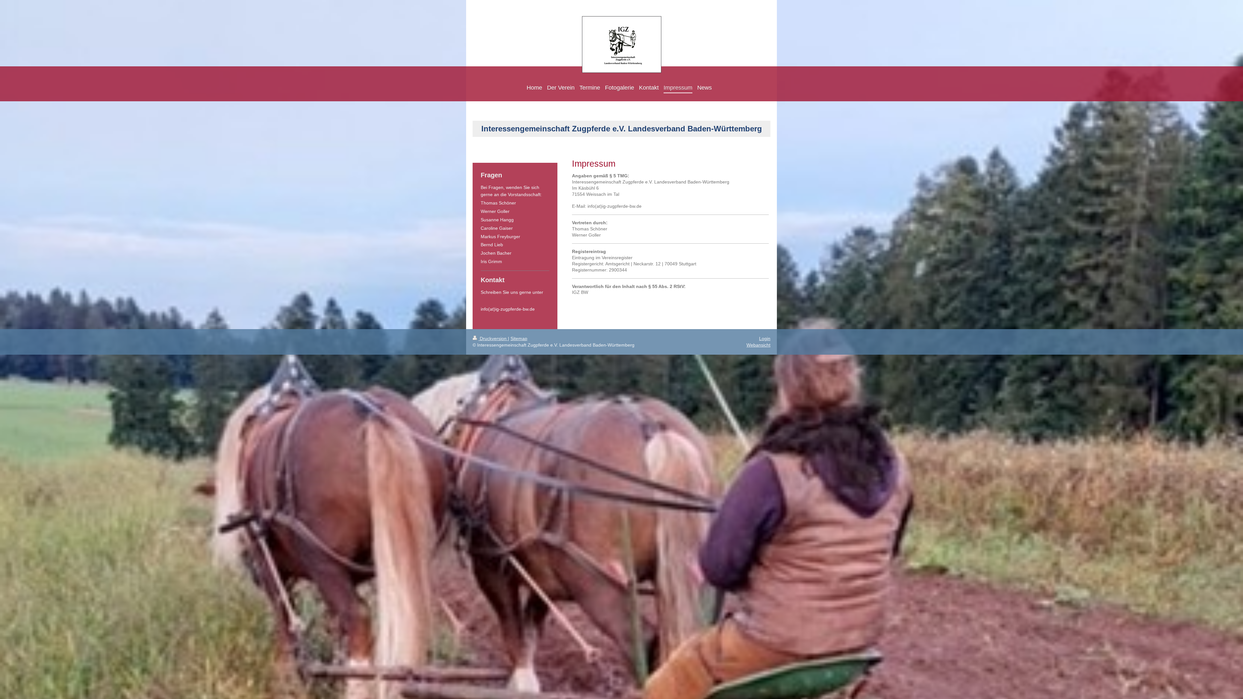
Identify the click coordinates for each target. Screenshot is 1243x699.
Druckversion (493, 338)
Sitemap (518, 338)
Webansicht (758, 345)
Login (764, 338)
